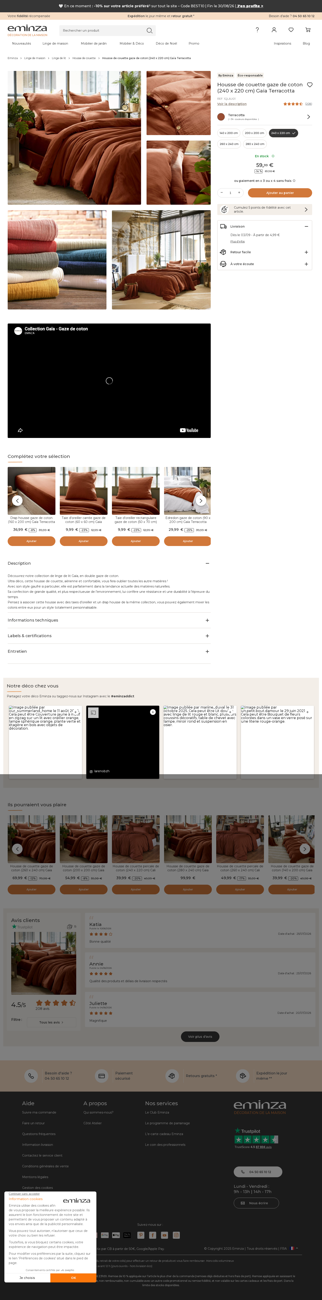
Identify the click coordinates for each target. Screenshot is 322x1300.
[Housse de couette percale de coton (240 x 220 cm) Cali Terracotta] (136, 839)
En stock (263, 156)
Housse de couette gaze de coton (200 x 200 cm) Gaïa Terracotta (83, 870)
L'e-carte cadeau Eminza (164, 1134)
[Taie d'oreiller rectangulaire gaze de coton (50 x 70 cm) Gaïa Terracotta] (136, 491)
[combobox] (51, 1022)
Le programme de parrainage (167, 1123)
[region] (161, 58)
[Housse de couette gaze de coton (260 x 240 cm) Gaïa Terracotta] (31, 839)
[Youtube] (164, 1235)
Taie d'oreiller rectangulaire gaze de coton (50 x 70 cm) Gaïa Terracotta (136, 522)
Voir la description (232, 104)
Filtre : (16, 1020)
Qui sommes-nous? (98, 1112)
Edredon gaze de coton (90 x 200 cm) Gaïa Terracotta (188, 520)
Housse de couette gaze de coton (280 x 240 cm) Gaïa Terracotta (187, 870)
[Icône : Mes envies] (309, 84)
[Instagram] (176, 1235)
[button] (45, 742)
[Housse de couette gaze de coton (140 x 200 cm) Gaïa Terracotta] (292, 839)
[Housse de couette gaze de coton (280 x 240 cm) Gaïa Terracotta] (188, 839)
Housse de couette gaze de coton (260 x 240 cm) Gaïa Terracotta (31, 870)
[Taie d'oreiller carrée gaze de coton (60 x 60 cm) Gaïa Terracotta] (84, 491)
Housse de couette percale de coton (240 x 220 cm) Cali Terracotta (136, 870)
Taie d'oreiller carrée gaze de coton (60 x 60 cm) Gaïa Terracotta (84, 522)
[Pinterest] (140, 1235)
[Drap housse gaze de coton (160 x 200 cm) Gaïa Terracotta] (31, 491)
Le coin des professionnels (165, 1145)
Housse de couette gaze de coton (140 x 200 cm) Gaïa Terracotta (292, 870)
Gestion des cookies (37, 1188)
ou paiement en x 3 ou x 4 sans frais (263, 181)
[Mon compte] (274, 31)
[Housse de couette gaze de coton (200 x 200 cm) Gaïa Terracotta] (84, 839)
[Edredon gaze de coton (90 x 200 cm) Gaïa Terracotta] (188, 491)
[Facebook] (152, 1235)
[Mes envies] (291, 31)
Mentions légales (35, 1177)
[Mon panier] (308, 31)
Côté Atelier (92, 1123)
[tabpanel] (123, 43)
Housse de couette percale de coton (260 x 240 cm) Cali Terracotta (240, 870)
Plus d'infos (237, 241)
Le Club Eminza (157, 1112)
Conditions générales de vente (45, 1166)
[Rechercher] (149, 30)
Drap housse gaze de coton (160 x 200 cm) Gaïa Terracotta (31, 520)
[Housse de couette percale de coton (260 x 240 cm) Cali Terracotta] (240, 839)
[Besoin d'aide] (257, 31)
